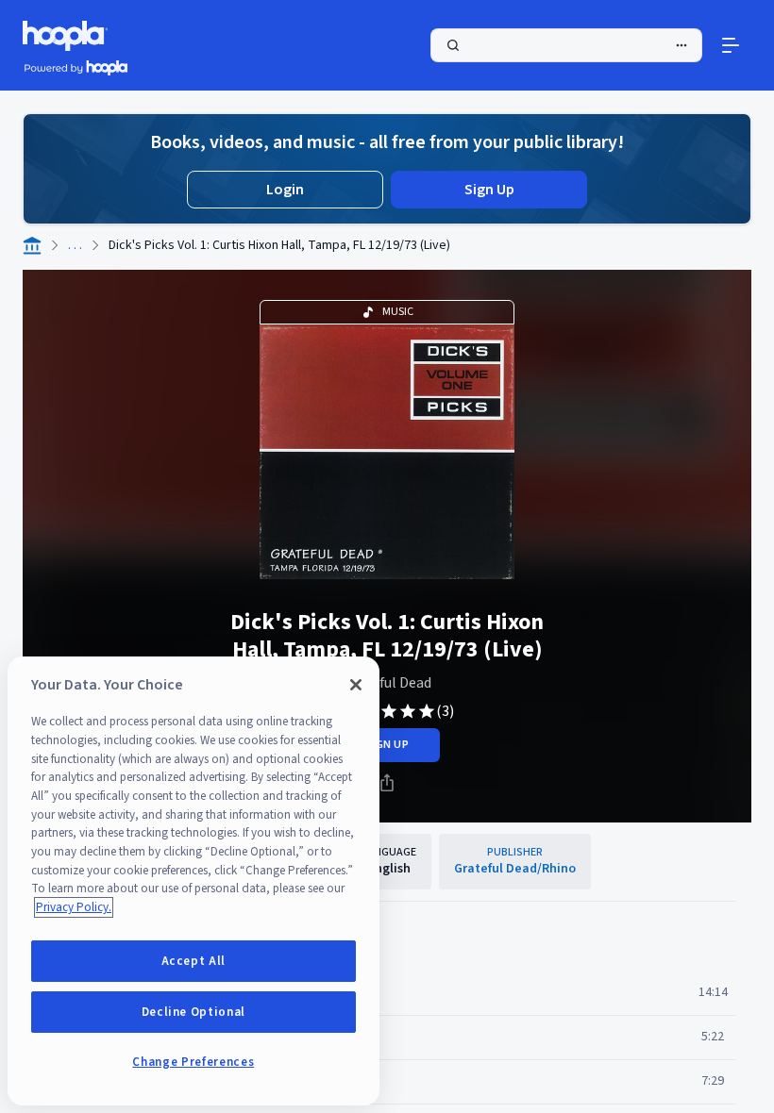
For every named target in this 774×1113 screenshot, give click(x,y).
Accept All (194, 961)
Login (285, 189)
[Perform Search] (566, 45)
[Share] (387, 782)
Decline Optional (194, 1012)
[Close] (356, 685)
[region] (193, 880)
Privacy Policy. (73, 907)
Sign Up (489, 189)
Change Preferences (193, 1062)
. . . (75, 245)
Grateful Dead (387, 683)
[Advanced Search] (681, 45)
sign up (386, 745)
